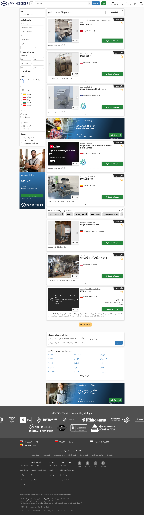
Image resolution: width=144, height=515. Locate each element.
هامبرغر (102, 372)
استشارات (77, 354)
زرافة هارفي (104, 359)
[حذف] (90, 3)
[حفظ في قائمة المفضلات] (121, 23)
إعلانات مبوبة (28, 126)
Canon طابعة (84, 455)
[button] (141, 3)
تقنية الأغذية (27, 15)
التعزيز (76, 367)
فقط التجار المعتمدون (30, 143)
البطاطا (76, 363)
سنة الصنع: (23, 55)
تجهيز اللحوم (95, 214)
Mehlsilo (51, 372)
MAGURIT (27, 32)
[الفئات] (31, 3)
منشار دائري (35, 455)
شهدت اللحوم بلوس (111, 214)
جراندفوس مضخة (59, 455)
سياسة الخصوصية (58, 511)
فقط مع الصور (28, 138)
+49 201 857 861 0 (66, 442)
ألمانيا (29, 105)
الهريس (102, 354)
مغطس (102, 367)
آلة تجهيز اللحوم (81, 214)
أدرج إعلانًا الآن (115, 135)
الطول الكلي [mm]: (26, 63)
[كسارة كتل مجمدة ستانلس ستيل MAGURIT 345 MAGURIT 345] (63, 30)
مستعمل (26, 117)
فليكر (101, 363)
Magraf (51, 367)
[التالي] (77, 30)
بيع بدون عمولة (32, 196)
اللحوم (69, 214)
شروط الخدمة (49, 511)
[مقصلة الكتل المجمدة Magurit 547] (63, 64)
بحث (96, 3)
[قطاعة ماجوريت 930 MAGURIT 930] (63, 187)
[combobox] (32, 89)
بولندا (28, 97)
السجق (76, 372)
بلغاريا (29, 102)
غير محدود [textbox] (26, 90)
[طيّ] (85, 47)
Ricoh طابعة (72, 455)
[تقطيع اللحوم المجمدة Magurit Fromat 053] (63, 233)
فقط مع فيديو (28, 140)
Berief (50, 354)
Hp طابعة (110, 455)
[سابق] (49, 30)
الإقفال (76, 359)
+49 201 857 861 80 (101, 442)
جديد (25, 114)
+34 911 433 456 (30, 445)
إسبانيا (29, 94)
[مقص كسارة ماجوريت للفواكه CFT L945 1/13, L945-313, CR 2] (63, 266)
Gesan (50, 359)
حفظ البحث (86, 324)
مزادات (26, 129)
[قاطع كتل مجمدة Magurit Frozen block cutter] (63, 97)
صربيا (29, 100)
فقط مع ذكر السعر (28, 52)
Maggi (50, 363)
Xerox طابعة (46, 455)
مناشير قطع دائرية (97, 455)
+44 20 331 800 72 (31, 442)
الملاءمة (115, 12)
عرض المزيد (86, 375)
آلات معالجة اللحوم (56, 214)
